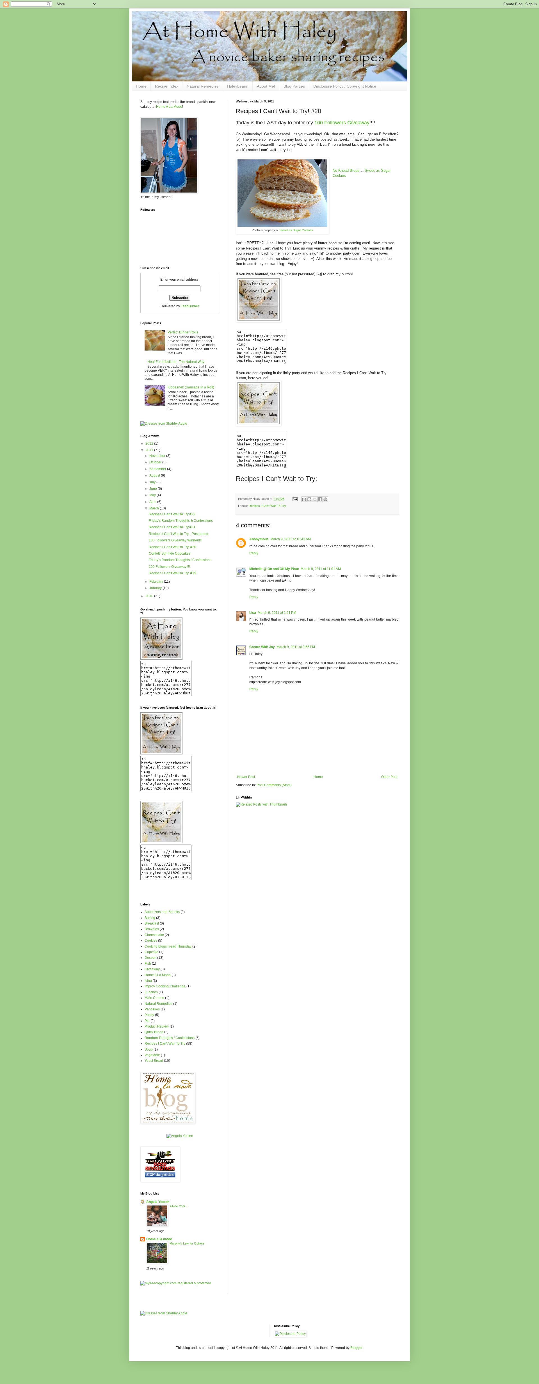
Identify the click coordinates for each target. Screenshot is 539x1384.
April (153, 502)
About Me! (266, 86)
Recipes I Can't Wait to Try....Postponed (178, 534)
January (156, 588)
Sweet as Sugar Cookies (296, 230)
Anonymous (259, 539)
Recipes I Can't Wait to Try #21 (172, 527)
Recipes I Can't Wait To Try (267, 505)
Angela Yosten (157, 1202)
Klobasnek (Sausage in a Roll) (191, 387)
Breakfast (152, 923)
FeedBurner (190, 306)
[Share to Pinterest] (325, 499)
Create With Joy (262, 647)
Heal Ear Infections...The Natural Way (175, 362)
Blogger (356, 1348)
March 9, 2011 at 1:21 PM (277, 613)
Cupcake (151, 952)
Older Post (389, 777)
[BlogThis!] (309, 499)
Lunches (151, 992)
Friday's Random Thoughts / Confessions (180, 560)
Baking (150, 918)
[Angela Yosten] (179, 1136)
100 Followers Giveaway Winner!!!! (175, 540)
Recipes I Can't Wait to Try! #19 (172, 573)
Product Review (157, 1026)
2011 (149, 450)
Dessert (150, 958)
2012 (149, 443)
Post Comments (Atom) (274, 785)
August (155, 475)
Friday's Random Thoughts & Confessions (181, 521)
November (157, 456)
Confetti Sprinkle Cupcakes (169, 553)
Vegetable (152, 1055)
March (154, 508)
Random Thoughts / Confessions (170, 1038)
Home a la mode (159, 1239)
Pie (147, 1021)
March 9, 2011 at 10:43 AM (290, 539)
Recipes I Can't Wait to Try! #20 (172, 547)
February (156, 582)
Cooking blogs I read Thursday (168, 946)
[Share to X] (315, 499)
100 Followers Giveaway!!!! (169, 567)
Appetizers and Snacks (162, 912)
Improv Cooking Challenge (165, 986)
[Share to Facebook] (320, 499)
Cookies (151, 941)
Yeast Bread (154, 1061)
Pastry (149, 1015)
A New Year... (179, 1206)
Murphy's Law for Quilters (187, 1243)
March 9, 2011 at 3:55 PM (296, 647)
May (153, 495)
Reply (253, 553)
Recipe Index (166, 86)
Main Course (154, 998)
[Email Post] (294, 498)
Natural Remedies (203, 86)
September (158, 469)
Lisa (252, 613)
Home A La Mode (169, 107)
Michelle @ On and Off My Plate (274, 569)
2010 (149, 596)
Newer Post (246, 777)
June (153, 489)
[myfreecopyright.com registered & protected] (175, 1283)
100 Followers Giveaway (341, 122)
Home (141, 86)
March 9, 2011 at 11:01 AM (321, 569)
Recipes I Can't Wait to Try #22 (172, 514)
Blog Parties (294, 86)
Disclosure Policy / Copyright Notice (344, 86)
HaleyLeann (237, 86)
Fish (148, 964)
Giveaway (152, 969)
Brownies (152, 929)
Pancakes (152, 1009)
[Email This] (304, 499)
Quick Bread (154, 1032)
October (155, 462)
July (152, 482)
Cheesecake (154, 935)
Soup (149, 1049)
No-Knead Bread (346, 170)
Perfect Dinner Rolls (183, 332)
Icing (148, 981)
